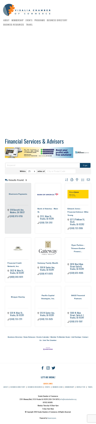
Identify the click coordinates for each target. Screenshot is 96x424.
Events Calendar (43, 337)
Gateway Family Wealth (48, 263)
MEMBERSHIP (69, 387)
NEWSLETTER (80, 387)
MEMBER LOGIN (57, 387)
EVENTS (47, 387)
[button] (6, 180)
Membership (18, 20)
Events (29, 20)
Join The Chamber (49, 340)
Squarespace (52, 418)
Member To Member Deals (60, 337)
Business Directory (57, 20)
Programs (39, 20)
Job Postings (76, 337)
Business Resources (13, 24)
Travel (29, 24)
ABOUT (5, 387)
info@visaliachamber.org (68, 399)
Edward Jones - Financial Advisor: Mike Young (78, 212)
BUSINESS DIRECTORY (17, 387)
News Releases (29, 337)
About (6, 20)
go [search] (86, 165)
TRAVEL (90, 387)
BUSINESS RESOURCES (35, 387)
